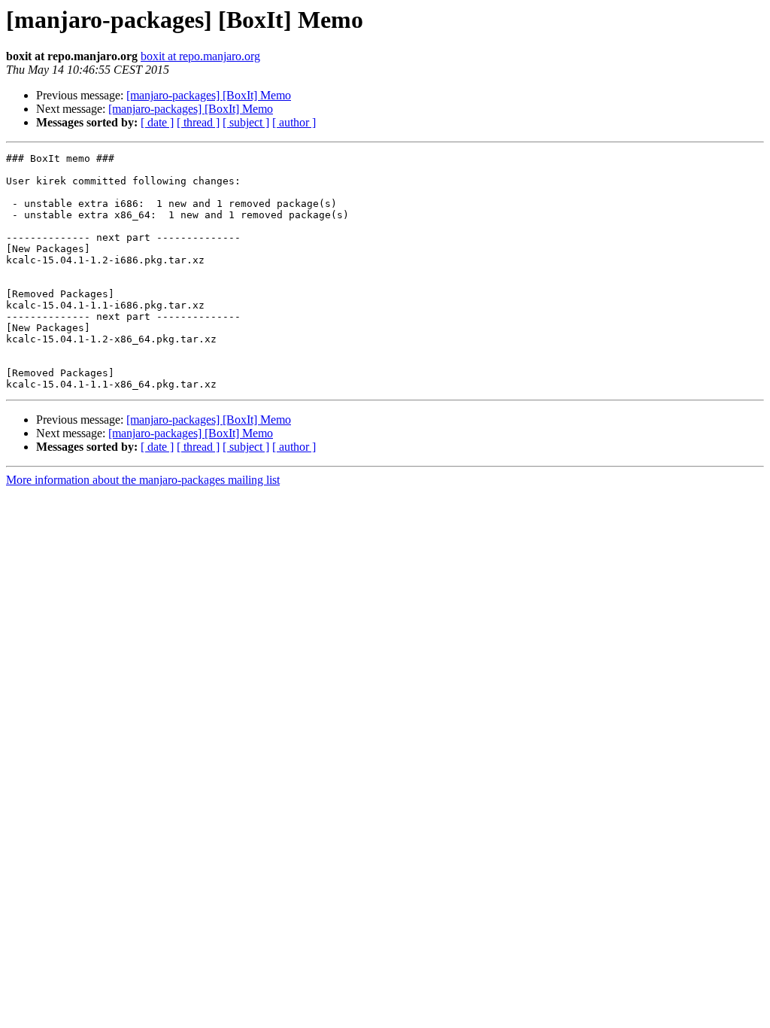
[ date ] (157, 122)
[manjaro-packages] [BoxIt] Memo (208, 95)
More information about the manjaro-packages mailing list (143, 479)
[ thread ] (198, 122)
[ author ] (294, 122)
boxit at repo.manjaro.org (200, 56)
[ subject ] (246, 122)
